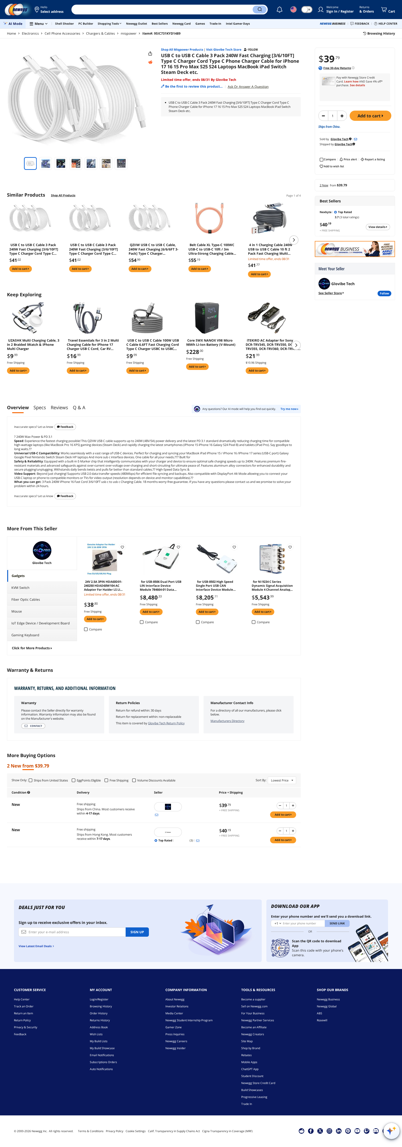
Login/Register (99, 999)
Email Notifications (102, 1055)
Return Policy (22, 1020)
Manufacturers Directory (228, 721)
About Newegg (174, 999)
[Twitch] (367, 1131)
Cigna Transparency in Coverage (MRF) (227, 1131)
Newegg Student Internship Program (189, 1020)
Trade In (246, 1104)
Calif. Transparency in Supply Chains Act (174, 1131)
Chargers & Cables (100, 33)
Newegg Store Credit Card (258, 1083)
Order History (98, 1013)
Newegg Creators (252, 1034)
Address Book (99, 1027)
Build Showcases (252, 1090)
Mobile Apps (249, 1062)
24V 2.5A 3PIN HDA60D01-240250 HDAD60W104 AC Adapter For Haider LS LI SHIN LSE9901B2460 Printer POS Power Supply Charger (104, 585)
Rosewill (322, 1020)
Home (11, 33)
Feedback (66, 427)
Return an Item (23, 1013)
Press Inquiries (174, 1034)
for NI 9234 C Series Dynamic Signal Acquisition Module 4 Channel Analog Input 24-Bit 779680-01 (272, 585)
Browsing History (101, 1006)
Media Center (174, 1013)
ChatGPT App (249, 1069)
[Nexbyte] (184, 832)
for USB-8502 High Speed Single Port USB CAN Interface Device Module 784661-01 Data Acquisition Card (216, 585)
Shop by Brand (250, 1048)
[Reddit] (150, 62)
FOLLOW (384, 293)
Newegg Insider (175, 1048)
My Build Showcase (102, 1048)
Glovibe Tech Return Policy (166, 723)
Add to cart (370, 116)
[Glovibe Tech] (184, 806)
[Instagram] (329, 1131)
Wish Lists (96, 1034)
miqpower (129, 33)
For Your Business (253, 1013)
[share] (150, 53)
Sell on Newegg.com (254, 1006)
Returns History (100, 1020)
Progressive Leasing (254, 1097)
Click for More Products (31, 648)
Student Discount (252, 1076)
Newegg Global (327, 1006)
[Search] (260, 9)
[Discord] (376, 1131)
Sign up (137, 932)
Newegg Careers (176, 1041)
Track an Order (24, 1006)
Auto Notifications (101, 1069)
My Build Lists (98, 1041)
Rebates (246, 1055)
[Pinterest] (348, 1131)
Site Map (247, 1041)
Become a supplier (253, 999)
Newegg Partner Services (257, 1020)
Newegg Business (328, 999)
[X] (320, 1131)
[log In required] (122, 547)
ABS (319, 1013)
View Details (377, 227)
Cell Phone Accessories (62, 33)
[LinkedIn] (339, 1131)
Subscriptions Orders (103, 1062)
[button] (49, 9)
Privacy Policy (114, 1131)
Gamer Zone (173, 1027)
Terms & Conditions (91, 1131)
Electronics (30, 33)
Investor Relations (176, 1006)
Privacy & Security (25, 1027)
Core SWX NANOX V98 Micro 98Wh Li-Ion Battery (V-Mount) (210, 342)
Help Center (22, 999)
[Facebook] (310, 1131)
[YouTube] (357, 1131)
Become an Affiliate (254, 1027)
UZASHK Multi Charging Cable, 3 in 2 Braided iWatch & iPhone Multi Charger (33, 344)
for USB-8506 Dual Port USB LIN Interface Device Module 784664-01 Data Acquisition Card (160, 585)
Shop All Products (63, 195)
